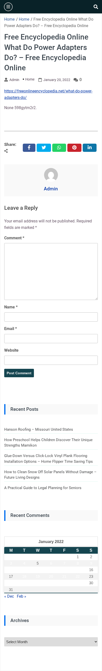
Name (11, 307)
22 (78, 576)
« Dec (9, 596)
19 (38, 576)
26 (38, 583)
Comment (14, 238)
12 (38, 570)
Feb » (21, 596)
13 (51, 570)
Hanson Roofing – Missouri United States (38, 429)
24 (11, 583)
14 (64, 570)
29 (78, 583)
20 (51, 576)
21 (64, 576)
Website (11, 350)
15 (78, 570)
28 (64, 583)
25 (24, 583)
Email (10, 328)
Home (29, 79)
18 (24, 576)
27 (51, 583)
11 (24, 570)
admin (14, 80)
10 (11, 570)
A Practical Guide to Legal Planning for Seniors (42, 488)
